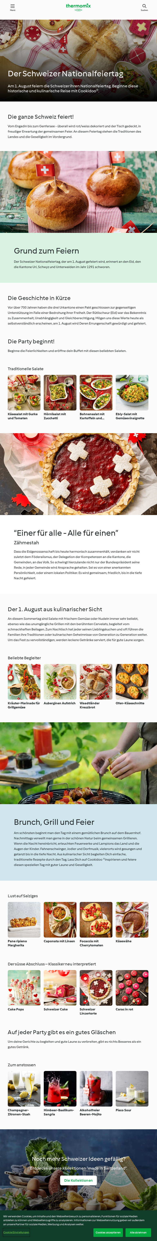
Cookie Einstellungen (16, 1232)
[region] (78, 1225)
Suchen (144, 10)
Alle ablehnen (138, 1232)
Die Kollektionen (78, 1180)
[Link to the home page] (78, 7)
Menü (13, 10)
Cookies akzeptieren (108, 1232)
